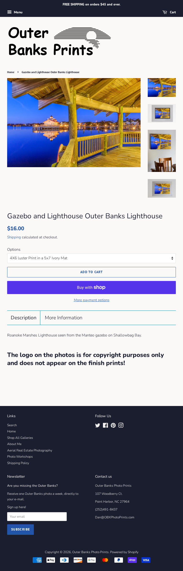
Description (23, 317)
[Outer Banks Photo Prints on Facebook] (105, 426)
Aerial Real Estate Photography (29, 450)
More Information (63, 317)
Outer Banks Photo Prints (90, 552)
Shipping (14, 237)
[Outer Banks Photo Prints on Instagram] (120, 426)
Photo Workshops (20, 456)
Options (13, 249)
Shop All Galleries (20, 438)
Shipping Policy (18, 463)
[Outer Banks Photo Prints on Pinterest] (113, 426)
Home (10, 72)
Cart (172, 12)
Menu (17, 12)
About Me (14, 444)
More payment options (91, 300)
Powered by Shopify (124, 552)
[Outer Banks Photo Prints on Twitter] (97, 426)
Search (12, 425)
